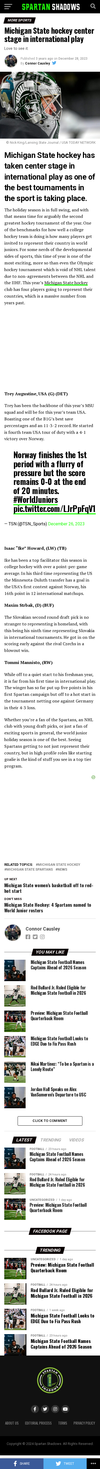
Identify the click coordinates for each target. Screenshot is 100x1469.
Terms (62, 1423)
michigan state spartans (29, 869)
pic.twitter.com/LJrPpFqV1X (56, 508)
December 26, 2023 (66, 523)
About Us (12, 1423)
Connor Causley (37, 63)
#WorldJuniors (35, 499)
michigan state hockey (59, 865)
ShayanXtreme (63, 1448)
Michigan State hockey (66, 283)
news (62, 869)
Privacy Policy (84, 1423)
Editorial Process (38, 1423)
